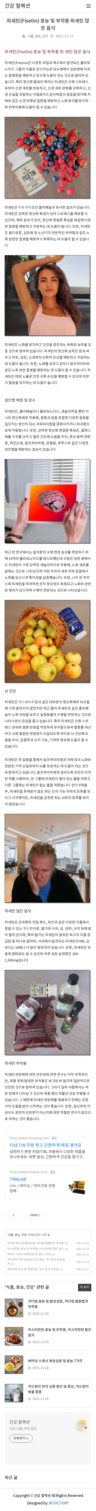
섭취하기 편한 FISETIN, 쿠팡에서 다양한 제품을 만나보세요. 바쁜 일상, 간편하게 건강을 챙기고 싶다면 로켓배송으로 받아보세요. (47, 1155)
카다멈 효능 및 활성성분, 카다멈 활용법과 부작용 (35, 1243)
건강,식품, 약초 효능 (23, 1429)
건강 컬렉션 (19, 1422)
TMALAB (18, 1179)
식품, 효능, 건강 (38, 36)
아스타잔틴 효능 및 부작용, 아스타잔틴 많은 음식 (35, 1248)
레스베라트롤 (28, 702)
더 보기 (84, 1287)
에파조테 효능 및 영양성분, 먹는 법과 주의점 (32, 1269)
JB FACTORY (58, 1503)
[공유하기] (18, 1215)
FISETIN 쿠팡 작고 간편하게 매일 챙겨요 (46, 1145)
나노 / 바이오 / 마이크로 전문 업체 (32, 1188)
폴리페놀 (42, 69)
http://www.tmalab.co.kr (29, 1172)
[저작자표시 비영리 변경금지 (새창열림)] (50, 1215)
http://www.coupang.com (29, 1138)
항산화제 (29, 929)
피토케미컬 (26, 208)
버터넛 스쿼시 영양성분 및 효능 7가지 (29, 1254)
